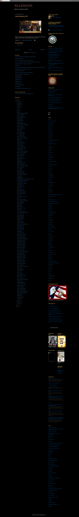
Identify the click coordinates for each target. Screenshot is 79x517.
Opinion (49, 224)
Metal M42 (50, 471)
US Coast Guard (51, 495)
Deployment (50, 147)
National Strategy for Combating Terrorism (22, 74)
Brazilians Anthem (51, 439)
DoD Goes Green (20, 203)
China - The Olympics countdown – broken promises (24, 60)
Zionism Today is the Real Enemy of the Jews (23, 88)
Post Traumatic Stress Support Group (54, 102)
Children (49, 133)
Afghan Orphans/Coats (21, 190)
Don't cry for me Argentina (52, 306)
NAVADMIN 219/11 (18, 79)
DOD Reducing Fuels (20, 253)
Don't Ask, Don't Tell (20, 213)
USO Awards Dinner (20, 269)
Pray (49, 233)
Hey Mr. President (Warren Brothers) (54, 310)
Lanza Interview (19, 168)
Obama (49, 222)
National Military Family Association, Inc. (55, 97)
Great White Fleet (20, 184)
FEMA (49, 159)
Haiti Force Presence (20, 143)
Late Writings (50, 185)
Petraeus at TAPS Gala (21, 283)
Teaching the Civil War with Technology (55, 488)
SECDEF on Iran (20, 276)
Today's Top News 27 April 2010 (22, 151)
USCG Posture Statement (19, 84)
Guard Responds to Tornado (22, 174)
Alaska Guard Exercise (21, 158)
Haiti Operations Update (21, 244)
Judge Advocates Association (53, 465)
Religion (49, 245)
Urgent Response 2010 (21, 133)
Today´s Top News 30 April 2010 (22, 113)
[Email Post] (35, 40)
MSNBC (49, 206)
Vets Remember (20, 170)
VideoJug (50, 500)
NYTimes (50, 220)
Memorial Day (50, 196)
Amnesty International (52, 427)
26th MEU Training (20, 120)
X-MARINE (50, 506)
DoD (49, 150)
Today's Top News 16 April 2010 (22, 251)
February (19, 301)
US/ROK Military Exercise (21, 275)
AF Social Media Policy (21, 154)
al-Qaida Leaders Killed (21, 237)
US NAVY (50, 499)
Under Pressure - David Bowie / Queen (55, 321)
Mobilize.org (50, 476)
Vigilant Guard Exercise (21, 142)
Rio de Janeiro (50, 247)
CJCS (49, 136)
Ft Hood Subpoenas (20, 215)
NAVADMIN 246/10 (18, 83)
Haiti (49, 168)
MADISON (23, 5)
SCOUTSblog (60, 373)
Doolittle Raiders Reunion (21, 241)
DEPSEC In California (20, 155)
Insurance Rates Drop (21, 114)
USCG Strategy (17, 86)
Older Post (43, 49)
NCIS (49, 217)
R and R (49, 240)
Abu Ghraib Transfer (20, 202)
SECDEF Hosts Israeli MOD (21, 152)
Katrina (49, 180)
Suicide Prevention (51, 261)
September (19, 104)
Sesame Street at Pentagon (21, 292)
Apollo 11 (50, 124)
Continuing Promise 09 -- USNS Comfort (55, 443)
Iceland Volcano (19, 267)
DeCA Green (19, 187)
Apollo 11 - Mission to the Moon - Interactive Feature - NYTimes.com (55, 429)
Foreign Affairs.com (51, 161)
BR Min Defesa (51, 436)
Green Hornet (19, 194)
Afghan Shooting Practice (21, 162)
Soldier (49, 257)
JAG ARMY (50, 175)
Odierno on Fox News (20, 250)
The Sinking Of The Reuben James (54, 318)
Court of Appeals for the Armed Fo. (54, 444)
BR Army (49, 129)
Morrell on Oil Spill (20, 126)
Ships (49, 255)
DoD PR (49, 152)
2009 (17, 305)
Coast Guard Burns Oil (21, 132)
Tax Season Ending (20, 286)
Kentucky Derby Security (21, 117)
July (18, 107)
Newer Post (17, 49)
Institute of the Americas (52, 460)
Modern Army (19, 130)
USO (49, 271)
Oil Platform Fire (20, 219)
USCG (49, 268)
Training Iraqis (19, 298)
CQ (49, 145)
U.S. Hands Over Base (21, 248)
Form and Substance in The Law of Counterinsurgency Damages (54, 55)
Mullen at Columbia (20, 228)
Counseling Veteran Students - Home (54, 89)
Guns (49, 166)
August (18, 106)
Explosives (50, 157)
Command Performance (52, 140)
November (19, 103)
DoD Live (50, 453)
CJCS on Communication (21, 148)
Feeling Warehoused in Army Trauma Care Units (25, 178)
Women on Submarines (21, 127)
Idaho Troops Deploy (20, 164)
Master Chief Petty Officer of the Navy (54, 194)
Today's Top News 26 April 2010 (22, 165)
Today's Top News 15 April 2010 (22, 266)
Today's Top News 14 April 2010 (22, 279)
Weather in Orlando (51, 502)
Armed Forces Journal (52, 431)
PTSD (49, 234)
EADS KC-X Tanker (20, 221)
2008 (17, 306)
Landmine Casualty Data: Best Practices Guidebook (24, 72)
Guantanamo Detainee (52, 164)
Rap (49, 241)
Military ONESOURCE (52, 472)
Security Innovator (51, 483)
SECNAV (49, 252)
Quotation (50, 238)
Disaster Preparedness (52, 91)
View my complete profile (57, 17)
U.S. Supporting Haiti (20, 135)
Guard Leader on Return (21, 263)
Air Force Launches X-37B (21, 196)
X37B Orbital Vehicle (20, 218)
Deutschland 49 (51, 451)
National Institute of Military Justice (54, 478)
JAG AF (49, 173)
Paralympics (19, 209)
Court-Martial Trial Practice (53, 446)
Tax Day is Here (19, 270)
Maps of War (50, 469)
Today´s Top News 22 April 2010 (22, 200)
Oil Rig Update (19, 161)
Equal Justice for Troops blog (60, 371)
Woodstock (50, 278)
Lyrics (49, 192)
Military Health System (52, 201)
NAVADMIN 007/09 (18, 77)
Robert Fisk (50, 481)
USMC (49, 269)
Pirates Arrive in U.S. (20, 189)
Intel (49, 171)
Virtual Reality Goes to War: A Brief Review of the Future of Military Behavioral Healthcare (56, 26)
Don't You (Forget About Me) (53, 308)
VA (48, 273)
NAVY (49, 215)
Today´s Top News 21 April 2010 (22, 212)
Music (49, 208)
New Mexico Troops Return (21, 234)
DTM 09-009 (17, 65)
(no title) (49, 402)
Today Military (50, 492)
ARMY (49, 126)
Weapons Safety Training (21, 254)
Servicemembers (51, 254)
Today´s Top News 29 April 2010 (22, 124)
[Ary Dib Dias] (51, 360)
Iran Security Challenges (21, 146)
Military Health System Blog (53, 203)
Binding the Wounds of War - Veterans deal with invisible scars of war (55, 397)
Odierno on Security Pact (21, 247)
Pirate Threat (19, 272)
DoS (49, 154)
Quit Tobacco (50, 104)
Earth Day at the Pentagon (21, 199)
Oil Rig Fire (19, 197)
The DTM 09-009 (51, 65)
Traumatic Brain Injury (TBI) (53, 262)
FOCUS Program (20, 129)
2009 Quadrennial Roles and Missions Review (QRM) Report (25, 56)
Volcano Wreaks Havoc (21, 235)
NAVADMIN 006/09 (18, 76)
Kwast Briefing (19, 231)
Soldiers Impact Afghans (21, 193)
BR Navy (49, 131)
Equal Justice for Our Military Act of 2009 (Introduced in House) (55, 52)
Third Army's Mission (20, 116)
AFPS (49, 119)
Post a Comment (19, 44)
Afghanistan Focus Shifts (21, 257)
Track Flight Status (51, 493)
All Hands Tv (50, 122)
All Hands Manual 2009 (19, 58)
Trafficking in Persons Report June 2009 (55, 70)
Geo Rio (49, 457)
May (18, 110)
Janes (49, 178)
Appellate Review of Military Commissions (55, 48)
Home (30, 49)
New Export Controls (20, 222)
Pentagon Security (20, 294)
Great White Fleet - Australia (22, 183)
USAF (49, 266)
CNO (49, 138)
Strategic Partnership (20, 171)
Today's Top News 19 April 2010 (22, 238)
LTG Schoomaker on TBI (21, 285)
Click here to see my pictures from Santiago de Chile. (24, 93)
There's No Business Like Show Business (55, 319)
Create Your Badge (50, 361)
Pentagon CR (50, 227)
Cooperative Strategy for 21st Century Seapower (23, 63)
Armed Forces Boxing (20, 186)
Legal (49, 189)
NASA (49, 210)
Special (49, 259)
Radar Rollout (19, 295)
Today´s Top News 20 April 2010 (22, 224)
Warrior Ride (19, 139)
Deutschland (50, 450)
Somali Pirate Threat (20, 259)
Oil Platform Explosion (21, 216)
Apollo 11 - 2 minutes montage (53, 383)
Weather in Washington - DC (53, 504)
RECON (49, 243)
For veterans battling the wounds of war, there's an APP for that (55, 405)
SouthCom (50, 485)
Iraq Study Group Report (19, 70)
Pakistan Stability (20, 119)
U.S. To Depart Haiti (20, 232)
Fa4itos (49, 455)
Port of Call (50, 231)
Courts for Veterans (51, 143)
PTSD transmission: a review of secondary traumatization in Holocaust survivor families (55, 418)
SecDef (49, 250)
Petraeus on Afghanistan (21, 289)
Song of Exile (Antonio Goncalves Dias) (55, 316)
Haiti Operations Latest (21, 240)
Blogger (45, 514)
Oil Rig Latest (19, 159)
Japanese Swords (51, 464)
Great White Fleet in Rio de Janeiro (23, 180)
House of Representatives (52, 458)
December (19, 101)
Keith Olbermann (51, 182)
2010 (17, 100)
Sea (49, 248)
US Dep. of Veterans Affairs (53, 497)
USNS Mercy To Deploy (21, 260)
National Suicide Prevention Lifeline (54, 99)
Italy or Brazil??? (51, 462)
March (18, 300)
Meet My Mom (19, 205)
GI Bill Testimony (20, 206)
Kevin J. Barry (50, 467)
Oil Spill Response (20, 149)
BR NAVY (50, 437)
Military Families (51, 199)
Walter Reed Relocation (21, 256)
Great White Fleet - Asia (21, 181)
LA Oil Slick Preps (20, 145)
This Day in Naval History (52, 490)
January (18, 303)
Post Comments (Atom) (32, 52)
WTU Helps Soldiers (20, 167)
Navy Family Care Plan (52, 58)
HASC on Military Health (21, 288)
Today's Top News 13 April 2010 (22, 291)
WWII (49, 280)
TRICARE (50, 264)
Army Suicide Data (20, 273)
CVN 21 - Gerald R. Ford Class (53, 448)
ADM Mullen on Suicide (52, 378)
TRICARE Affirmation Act (21, 282)
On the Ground (51, 479)
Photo (49, 229)
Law (49, 187)
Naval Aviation (50, 213)
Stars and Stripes (51, 486)
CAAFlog (59, 368)
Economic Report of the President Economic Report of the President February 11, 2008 (30, 67)
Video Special (50, 275)
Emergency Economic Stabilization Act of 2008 (23, 69)
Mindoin (49, 474)
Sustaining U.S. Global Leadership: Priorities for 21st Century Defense (56, 63)
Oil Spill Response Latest (21, 123)
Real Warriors (50, 106)
